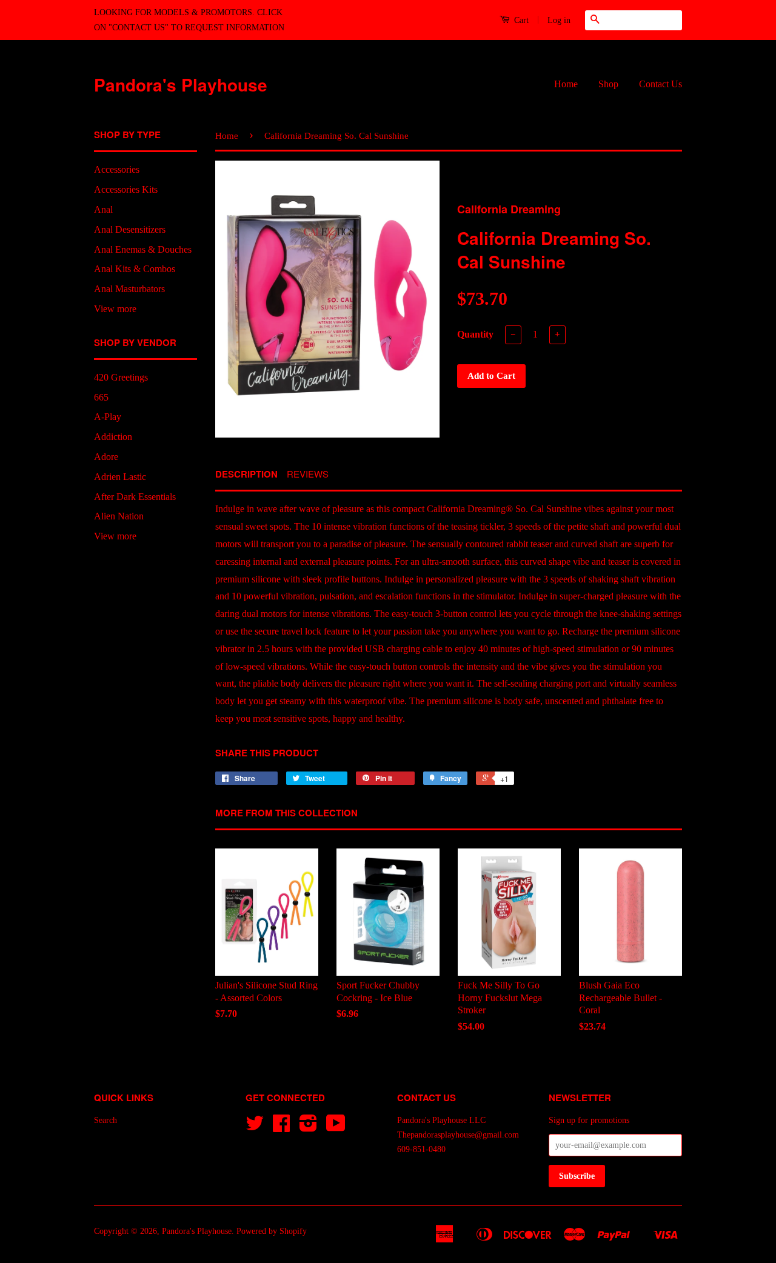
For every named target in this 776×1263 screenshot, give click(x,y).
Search (105, 1120)
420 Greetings (121, 377)
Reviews (308, 473)
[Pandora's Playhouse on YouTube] (336, 1127)
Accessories (116, 169)
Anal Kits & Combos (134, 269)
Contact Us (660, 84)
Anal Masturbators (129, 289)
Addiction (113, 437)
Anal (103, 209)
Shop (608, 84)
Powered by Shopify (271, 1231)
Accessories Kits (126, 189)
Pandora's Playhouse (180, 84)
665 (101, 397)
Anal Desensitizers (130, 229)
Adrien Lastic (120, 477)
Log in (558, 20)
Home (566, 84)
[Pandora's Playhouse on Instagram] (308, 1127)
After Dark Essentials (135, 497)
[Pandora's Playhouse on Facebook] (281, 1127)
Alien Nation (119, 516)
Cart (520, 20)
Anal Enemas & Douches (143, 249)
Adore (106, 457)
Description (246, 474)
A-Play (107, 417)
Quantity (475, 334)
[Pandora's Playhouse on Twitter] (255, 1127)
